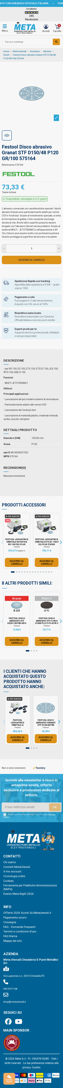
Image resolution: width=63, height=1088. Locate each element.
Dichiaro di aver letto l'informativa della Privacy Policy (34, 569)
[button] (57, 505)
